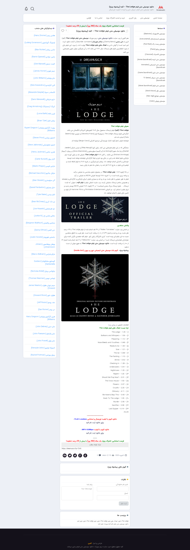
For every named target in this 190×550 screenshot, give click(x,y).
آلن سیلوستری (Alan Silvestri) (43, 180)
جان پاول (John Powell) (46, 340)
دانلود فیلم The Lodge (93, 521)
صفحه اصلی (157, 18)
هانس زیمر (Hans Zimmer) (44, 35)
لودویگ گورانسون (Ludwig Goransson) (40, 42)
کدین (90, 543)
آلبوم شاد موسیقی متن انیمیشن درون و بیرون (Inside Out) (96, 250)
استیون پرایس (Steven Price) (44, 137)
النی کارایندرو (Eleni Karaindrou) (42, 85)
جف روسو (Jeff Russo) (46, 302)
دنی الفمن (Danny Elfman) (44, 230)
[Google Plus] (80, 455)
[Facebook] (85, 455)
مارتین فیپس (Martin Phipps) (43, 166)
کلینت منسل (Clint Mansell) (44, 63)
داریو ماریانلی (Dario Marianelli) (43, 99)
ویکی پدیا (111, 325)
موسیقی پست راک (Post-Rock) (154, 44)
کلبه (109, 524)
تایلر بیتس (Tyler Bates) (45, 194)
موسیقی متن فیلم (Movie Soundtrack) (151, 85)
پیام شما (89, 484)
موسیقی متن (144, 18)
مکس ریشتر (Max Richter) (45, 49)
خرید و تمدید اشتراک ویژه (115, 18)
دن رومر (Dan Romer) (46, 309)
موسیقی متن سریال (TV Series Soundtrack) (154, 79)
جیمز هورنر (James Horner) (44, 71)
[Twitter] (70, 455)
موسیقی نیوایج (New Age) (155, 96)
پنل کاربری (132, 18)
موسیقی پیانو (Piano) (157, 49)
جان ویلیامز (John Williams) (44, 78)
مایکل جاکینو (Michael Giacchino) (42, 173)
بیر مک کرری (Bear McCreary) (43, 201)
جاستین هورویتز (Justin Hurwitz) (42, 237)
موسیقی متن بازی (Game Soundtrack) (151, 72)
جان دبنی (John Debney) (45, 326)
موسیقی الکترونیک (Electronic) (154, 33)
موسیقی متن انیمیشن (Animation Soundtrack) (153, 66)
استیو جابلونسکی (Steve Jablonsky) (41, 144)
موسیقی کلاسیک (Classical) (155, 54)
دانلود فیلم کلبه (81, 521)
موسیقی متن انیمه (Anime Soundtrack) (151, 59)
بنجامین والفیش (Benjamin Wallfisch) (40, 222)
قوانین (89, 18)
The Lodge (125, 521)
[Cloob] (65, 455)
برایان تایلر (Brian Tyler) (46, 120)
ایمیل (126, 493)
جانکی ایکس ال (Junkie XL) (44, 215)
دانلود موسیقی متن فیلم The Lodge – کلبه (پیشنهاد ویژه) (100, 31)
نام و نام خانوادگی (122, 484)
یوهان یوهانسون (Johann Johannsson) (45, 245)
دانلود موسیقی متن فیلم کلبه (119, 524)
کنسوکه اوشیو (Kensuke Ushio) (43, 347)
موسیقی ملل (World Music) (155, 90)
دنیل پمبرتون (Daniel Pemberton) (42, 187)
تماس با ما (98, 18)
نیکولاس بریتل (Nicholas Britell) (43, 271)
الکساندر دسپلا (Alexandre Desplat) (41, 92)
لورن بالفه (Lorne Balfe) (46, 113)
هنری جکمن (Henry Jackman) (43, 152)
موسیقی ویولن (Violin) (157, 101)
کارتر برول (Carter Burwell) (45, 159)
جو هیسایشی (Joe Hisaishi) (44, 208)
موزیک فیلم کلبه (103, 524)
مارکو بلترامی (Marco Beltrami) (43, 254)
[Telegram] (75, 455)
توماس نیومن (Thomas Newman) (42, 278)
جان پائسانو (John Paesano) (44, 333)
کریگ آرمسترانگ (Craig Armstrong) (41, 106)
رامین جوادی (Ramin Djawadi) (43, 56)
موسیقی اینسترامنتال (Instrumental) (152, 39)
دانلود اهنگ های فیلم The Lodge (111, 521)
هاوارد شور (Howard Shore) (44, 295)
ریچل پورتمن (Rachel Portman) (43, 355)
